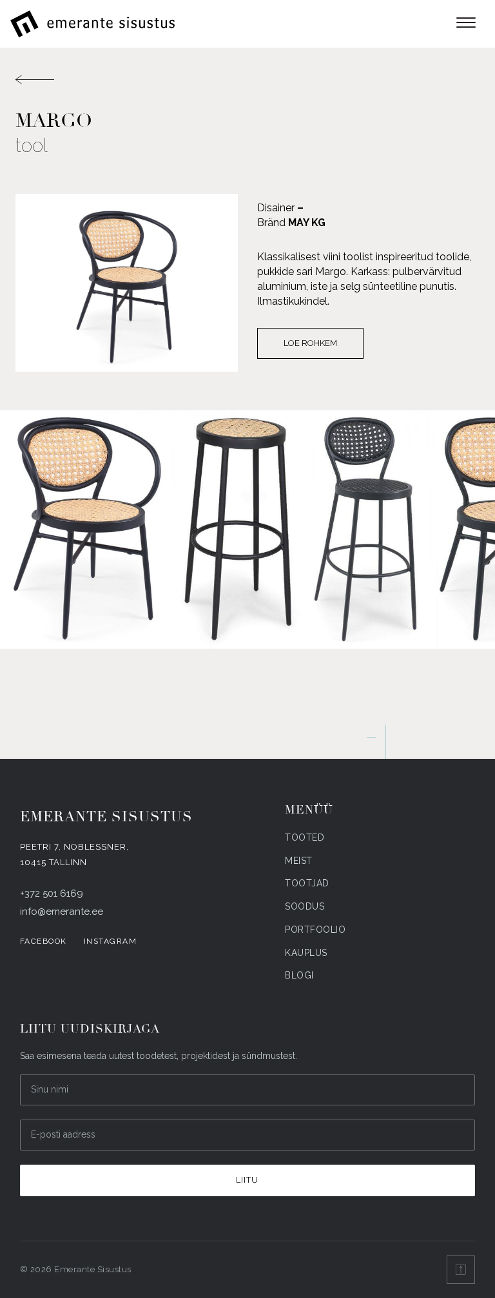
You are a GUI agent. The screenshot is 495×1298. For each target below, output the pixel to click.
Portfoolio (315, 929)
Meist (299, 860)
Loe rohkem (310, 343)
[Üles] (461, 1269)
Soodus (304, 906)
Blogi (299, 975)
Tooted (304, 837)
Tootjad (307, 883)
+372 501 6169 (51, 893)
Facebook (43, 941)
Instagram (110, 941)
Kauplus (306, 953)
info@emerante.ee (61, 911)
